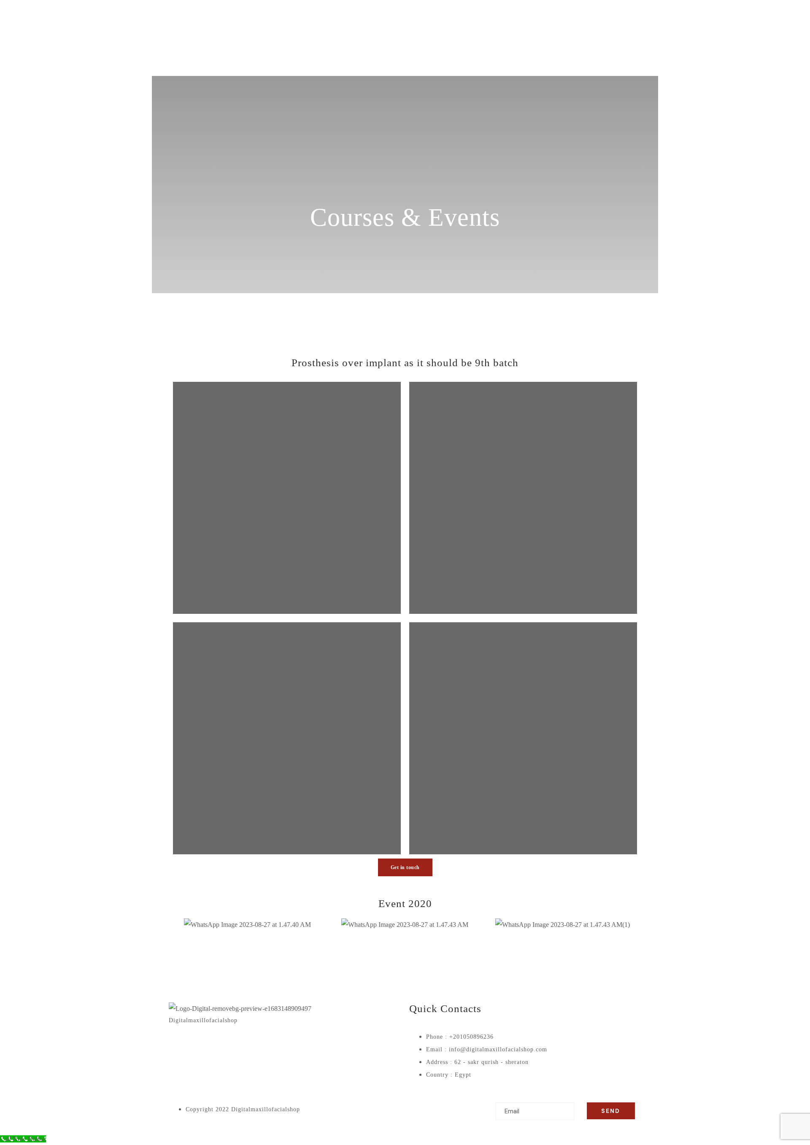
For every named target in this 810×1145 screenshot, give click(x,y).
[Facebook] (179, 1045)
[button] (177, 924)
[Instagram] (224, 1045)
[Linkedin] (247, 1045)
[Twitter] (202, 1045)
